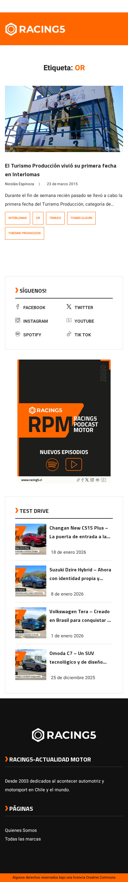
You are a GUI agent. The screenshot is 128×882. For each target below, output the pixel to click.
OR (38, 218)
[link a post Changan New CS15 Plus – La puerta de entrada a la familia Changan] (30, 553)
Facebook (34, 307)
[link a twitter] (95, 6)
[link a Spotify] (114, 6)
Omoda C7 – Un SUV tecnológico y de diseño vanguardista (76, 657)
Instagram (35, 321)
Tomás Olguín (81, 218)
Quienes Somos (21, 830)
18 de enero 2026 (68, 552)
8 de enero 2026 (67, 594)
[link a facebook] (89, 6)
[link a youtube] (107, 6)
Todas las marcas (23, 839)
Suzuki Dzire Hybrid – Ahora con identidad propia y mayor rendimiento (80, 574)
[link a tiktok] (120, 6)
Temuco (55, 218)
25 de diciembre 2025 (73, 678)
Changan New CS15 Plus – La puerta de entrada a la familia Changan (78, 532)
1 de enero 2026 (67, 636)
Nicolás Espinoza (19, 184)
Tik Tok (83, 335)
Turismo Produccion (24, 233)
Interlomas (17, 218)
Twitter (84, 307)
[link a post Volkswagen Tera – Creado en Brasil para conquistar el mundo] (30, 637)
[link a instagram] (101, 6)
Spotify (32, 335)
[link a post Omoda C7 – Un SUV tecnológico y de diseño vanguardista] (30, 678)
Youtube (84, 321)
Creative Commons (101, 877)
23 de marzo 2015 (62, 184)
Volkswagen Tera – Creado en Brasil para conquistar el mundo (80, 616)
